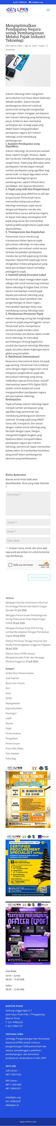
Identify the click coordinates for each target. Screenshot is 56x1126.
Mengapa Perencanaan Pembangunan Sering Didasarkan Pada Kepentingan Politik (26, 619)
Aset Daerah (12, 678)
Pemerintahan (13, 733)
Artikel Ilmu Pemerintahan (20, 673)
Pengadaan (12, 738)
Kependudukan (14, 708)
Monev (9, 723)
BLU (8, 688)
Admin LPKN (16, 45)
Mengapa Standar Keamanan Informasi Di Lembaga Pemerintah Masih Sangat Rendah (27, 606)
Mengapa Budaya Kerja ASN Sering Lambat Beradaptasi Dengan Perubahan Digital (27, 632)
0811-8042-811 (13, 1088)
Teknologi (11, 758)
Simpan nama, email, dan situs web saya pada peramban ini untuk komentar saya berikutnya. (28, 552)
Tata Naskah (12, 753)
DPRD (9, 698)
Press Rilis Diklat (14, 748)
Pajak (41, 45)
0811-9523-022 (13, 1074)
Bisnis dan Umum (15, 683)
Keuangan (11, 713)
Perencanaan (13, 743)
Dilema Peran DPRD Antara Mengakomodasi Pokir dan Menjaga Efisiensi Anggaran (25, 657)
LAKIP (9, 718)
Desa (8, 693)
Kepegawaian (13, 703)
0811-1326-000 (13, 1084)
